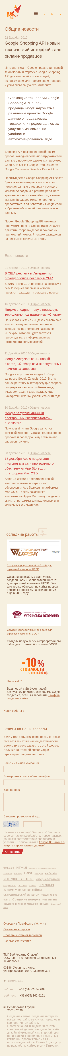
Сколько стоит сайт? (17, 941)
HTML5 (21, 867)
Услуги (40, 923)
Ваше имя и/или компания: (21, 763)
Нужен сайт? (14, 681)
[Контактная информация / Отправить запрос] (52, 14)
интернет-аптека (18, 879)
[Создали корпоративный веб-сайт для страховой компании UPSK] (34, 550)
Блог (28, 873)
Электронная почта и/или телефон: (26, 776)
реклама (46, 885)
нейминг (32, 885)
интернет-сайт (9, 885)
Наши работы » (13, 710)
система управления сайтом (22, 889)
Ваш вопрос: (11, 789)
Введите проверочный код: (21, 816)
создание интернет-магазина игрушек (25, 903)
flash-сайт (8, 868)
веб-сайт (51, 873)
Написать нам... (15, 981)
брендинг (39, 874)
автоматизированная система (42, 868)
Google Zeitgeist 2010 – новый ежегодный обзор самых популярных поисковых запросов (33, 364)
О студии (9, 923)
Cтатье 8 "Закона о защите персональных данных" (34, 844)
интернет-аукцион (48, 879)
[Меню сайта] (36, 13)
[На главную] (44, 14)
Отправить (12, 851)
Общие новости (40, 267)
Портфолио (25, 923)
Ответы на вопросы (16, 929)
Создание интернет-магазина (34, 899)
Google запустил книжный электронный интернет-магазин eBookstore (28, 418)
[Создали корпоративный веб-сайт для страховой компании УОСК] (34, 615)
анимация (7, 874)
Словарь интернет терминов (22, 935)
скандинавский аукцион (21, 894)
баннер (18, 873)
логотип (22, 885)
